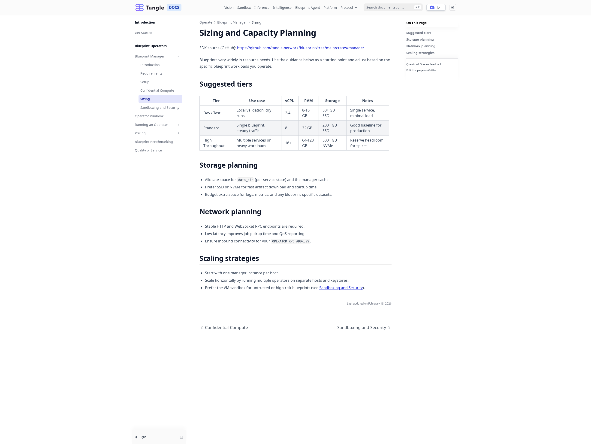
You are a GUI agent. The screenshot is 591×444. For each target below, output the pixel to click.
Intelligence (282, 7)
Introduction (150, 65)
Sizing (145, 99)
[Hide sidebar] (181, 437)
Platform (330, 7)
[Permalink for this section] (256, 84)
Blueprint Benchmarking (154, 141)
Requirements (151, 73)
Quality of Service (148, 150)
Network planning (420, 46)
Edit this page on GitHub (421, 70)
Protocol (347, 7)
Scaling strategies (420, 53)
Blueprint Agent (307, 7)
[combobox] (393, 7)
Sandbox (244, 7)
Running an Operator (151, 124)
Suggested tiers (418, 32)
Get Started (143, 32)
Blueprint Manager (149, 56)
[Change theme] (452, 7)
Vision (229, 7)
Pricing (140, 133)
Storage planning (420, 39)
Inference (261, 7)
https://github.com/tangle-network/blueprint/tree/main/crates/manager (300, 47)
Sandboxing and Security (159, 107)
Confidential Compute (157, 90)
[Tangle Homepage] (150, 7)
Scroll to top (414, 76)
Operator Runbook (149, 116)
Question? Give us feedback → (425, 64)
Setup (144, 82)
